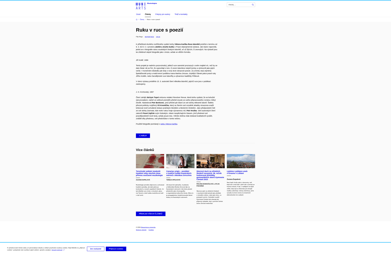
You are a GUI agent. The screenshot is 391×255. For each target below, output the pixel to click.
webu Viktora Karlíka (168, 124)
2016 (158, 37)
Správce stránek (141, 230)
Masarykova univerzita (148, 227)
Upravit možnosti (57, 250)
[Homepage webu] (146, 5)
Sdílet (144, 136)
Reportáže (149, 37)
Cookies (151, 230)
